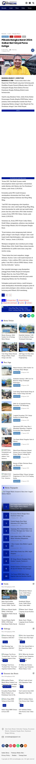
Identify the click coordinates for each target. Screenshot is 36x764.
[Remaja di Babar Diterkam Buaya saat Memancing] (7, 466)
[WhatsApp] (32, 315)
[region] (18, 21)
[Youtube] (14, 745)
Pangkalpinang (23, 349)
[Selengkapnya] (33, 584)
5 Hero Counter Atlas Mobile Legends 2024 (21, 545)
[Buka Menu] (30, 3)
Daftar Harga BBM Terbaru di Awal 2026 (9, 710)
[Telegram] (28, 315)
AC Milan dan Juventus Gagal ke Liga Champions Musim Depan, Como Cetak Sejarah (26, 667)
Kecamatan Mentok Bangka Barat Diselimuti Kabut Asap (20, 514)
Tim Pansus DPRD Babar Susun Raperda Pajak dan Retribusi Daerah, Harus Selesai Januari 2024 (21, 575)
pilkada (29, 303)
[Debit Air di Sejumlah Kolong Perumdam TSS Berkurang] (7, 406)
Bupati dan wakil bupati (10, 303)
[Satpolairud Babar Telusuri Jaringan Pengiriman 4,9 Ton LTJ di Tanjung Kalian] (7, 478)
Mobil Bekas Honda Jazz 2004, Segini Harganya (21, 552)
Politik (24, 36)
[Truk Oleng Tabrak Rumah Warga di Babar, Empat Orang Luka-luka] (9, 347)
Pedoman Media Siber (17, 753)
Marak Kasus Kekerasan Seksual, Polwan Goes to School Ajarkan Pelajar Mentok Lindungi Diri (22, 452)
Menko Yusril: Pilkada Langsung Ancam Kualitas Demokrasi (26, 622)
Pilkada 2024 (18, 36)
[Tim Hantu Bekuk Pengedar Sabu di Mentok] (7, 442)
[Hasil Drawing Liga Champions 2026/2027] (9, 639)
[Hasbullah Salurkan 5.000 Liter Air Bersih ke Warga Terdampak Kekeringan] (26, 328)
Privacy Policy (6, 755)
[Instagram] (10, 745)
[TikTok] (21, 745)
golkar (22, 303)
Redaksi (14, 755)
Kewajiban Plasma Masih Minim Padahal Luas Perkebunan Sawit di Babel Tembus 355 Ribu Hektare (9, 693)
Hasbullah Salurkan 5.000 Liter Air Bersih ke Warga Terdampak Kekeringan (26, 337)
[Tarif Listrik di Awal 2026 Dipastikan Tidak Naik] (26, 684)
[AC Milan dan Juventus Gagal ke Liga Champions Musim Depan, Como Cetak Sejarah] (26, 658)
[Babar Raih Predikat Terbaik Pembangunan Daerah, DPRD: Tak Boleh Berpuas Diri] (9, 595)
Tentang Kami (23, 755)
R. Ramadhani (5, 49)
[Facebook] (21, 315)
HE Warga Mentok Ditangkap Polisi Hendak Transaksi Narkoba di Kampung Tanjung (21, 560)
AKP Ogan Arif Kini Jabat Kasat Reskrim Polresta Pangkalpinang (26, 355)
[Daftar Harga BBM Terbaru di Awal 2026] (9, 703)
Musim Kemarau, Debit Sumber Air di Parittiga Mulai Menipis (8, 337)
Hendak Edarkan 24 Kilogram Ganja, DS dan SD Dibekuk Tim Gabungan (21, 567)
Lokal (11, 36)
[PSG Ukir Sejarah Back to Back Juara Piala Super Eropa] (26, 639)
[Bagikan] (32, 50)
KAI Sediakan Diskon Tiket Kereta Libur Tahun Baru (26, 711)
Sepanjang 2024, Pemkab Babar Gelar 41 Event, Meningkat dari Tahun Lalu (21, 530)
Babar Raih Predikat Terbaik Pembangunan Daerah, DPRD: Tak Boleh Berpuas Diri (9, 603)
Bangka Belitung (23, 300)
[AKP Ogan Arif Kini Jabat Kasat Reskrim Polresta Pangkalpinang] (26, 347)
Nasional (22, 615)
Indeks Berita (5, 753)
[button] (26, 3)
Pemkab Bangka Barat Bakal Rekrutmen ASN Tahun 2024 (19, 522)
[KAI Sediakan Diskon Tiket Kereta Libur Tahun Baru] (26, 703)
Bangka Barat (5, 36)
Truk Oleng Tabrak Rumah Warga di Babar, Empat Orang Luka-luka (9, 355)
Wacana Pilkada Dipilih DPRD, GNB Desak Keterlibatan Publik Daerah (9, 622)
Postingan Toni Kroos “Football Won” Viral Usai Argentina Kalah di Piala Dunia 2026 (9, 667)
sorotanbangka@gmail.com (12, 737)
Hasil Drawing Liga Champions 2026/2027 (8, 647)
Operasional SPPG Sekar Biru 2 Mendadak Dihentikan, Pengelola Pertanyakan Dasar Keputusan (22, 428)
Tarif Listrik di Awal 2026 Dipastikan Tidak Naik (26, 692)
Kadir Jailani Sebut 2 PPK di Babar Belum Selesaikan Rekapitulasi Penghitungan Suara (21, 537)
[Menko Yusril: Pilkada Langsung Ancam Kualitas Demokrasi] (26, 613)
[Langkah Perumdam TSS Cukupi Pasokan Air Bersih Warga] (7, 418)
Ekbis (21, 686)
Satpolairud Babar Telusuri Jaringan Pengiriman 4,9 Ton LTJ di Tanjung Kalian (23, 476)
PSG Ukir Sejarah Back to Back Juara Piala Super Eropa (26, 648)
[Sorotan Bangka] (9, 3)
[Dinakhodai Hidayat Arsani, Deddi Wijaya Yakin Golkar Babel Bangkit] (26, 595)
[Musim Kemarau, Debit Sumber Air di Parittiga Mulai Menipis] (9, 328)
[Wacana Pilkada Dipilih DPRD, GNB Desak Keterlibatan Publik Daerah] (9, 613)
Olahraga (5, 641)
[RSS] (25, 745)
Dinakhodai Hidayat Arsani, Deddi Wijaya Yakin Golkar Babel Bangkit (25, 603)
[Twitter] (25, 315)
